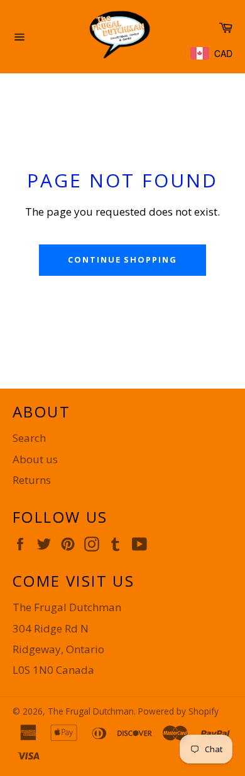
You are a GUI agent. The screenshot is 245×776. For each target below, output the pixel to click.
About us (35, 459)
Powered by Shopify (178, 711)
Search (29, 438)
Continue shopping (122, 259)
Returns (32, 480)
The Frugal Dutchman (91, 711)
